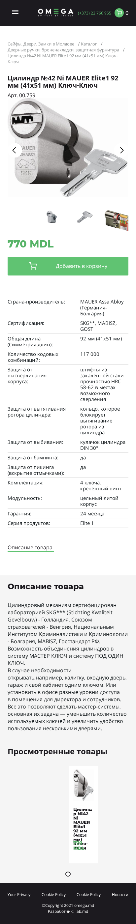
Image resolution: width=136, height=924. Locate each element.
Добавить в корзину (81, 265)
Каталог (89, 44)
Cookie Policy (54, 894)
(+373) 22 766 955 (94, 12)
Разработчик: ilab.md (68, 911)
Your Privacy (19, 894)
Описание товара (30, 547)
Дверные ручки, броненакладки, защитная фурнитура (63, 50)
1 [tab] (68, 874)
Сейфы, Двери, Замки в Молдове (41, 44)
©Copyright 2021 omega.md (68, 905)
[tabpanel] (83, 816)
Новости (120, 894)
